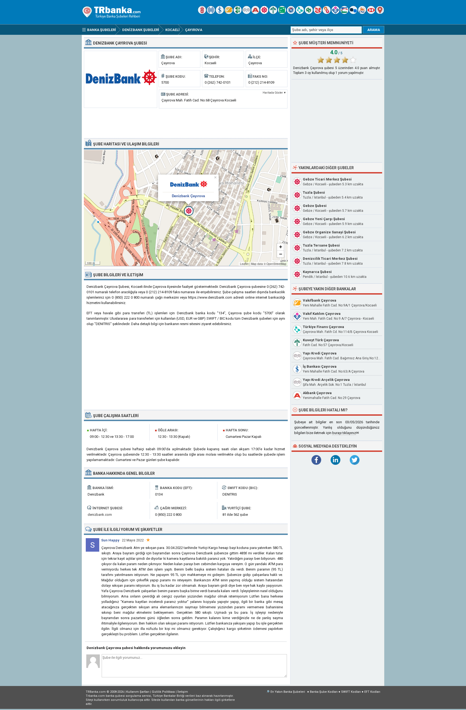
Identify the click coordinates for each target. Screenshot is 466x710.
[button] (185, 208)
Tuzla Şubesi (314, 192)
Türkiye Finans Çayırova (323, 327)
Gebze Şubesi (315, 206)
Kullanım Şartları (137, 692)
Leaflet (244, 264)
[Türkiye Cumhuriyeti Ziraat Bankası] (202, 13)
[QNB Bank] (291, 13)
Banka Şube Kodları (324, 692)
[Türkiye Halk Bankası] (211, 13)
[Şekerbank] (309, 13)
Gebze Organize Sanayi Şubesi (329, 232)
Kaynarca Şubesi (317, 272)
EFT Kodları (372, 692)
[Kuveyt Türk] (273, 13)
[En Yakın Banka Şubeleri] (380, 13)
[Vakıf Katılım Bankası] (335, 13)
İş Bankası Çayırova (320, 366)
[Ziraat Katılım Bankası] (318, 13)
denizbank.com (100, 515)
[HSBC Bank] (371, 13)
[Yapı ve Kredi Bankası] (246, 13)
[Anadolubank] (353, 13)
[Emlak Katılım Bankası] (344, 13)
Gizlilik (163, 692)
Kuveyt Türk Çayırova (321, 340)
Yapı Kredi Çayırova (320, 353)
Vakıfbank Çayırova (319, 300)
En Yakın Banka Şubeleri (287, 692)
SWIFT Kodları (351, 692)
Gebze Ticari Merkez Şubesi (327, 179)
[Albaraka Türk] (327, 13)
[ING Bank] (362, 13)
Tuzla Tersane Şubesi (321, 245)
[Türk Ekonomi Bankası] (282, 13)
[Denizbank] (264, 13)
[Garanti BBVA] (238, 13)
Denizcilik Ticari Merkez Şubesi (330, 259)
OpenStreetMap (276, 264)
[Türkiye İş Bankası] (220, 13)
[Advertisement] (186, 123)
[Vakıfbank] (229, 13)
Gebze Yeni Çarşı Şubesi (324, 219)
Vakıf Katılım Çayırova (322, 314)
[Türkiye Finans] (300, 13)
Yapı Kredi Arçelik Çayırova (326, 380)
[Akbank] (255, 13)
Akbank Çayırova (317, 393)
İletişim (182, 692)
